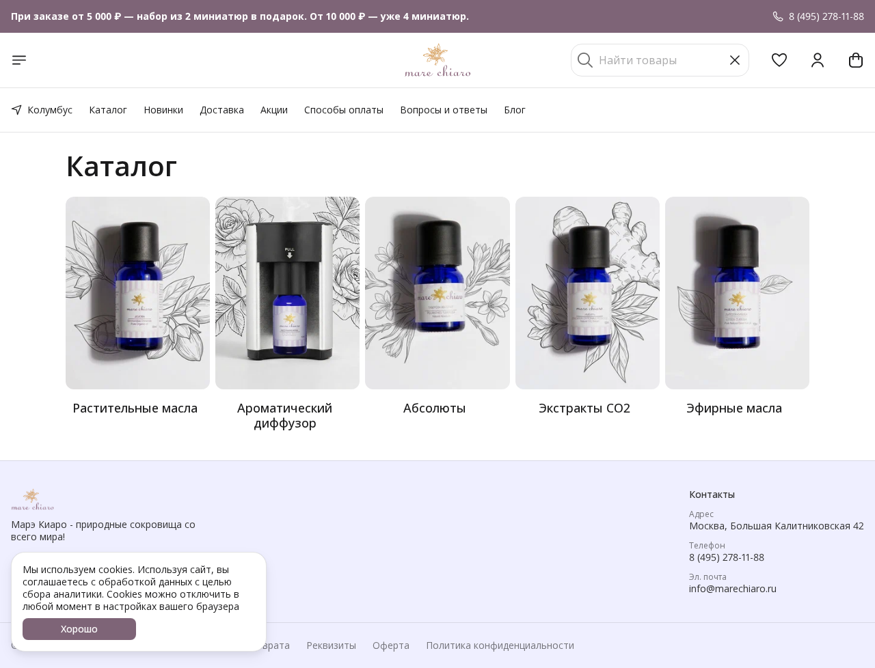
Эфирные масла (734, 407)
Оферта (391, 645)
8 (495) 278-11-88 (726, 557)
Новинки (163, 109)
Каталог (108, 109)
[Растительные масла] (138, 293)
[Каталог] (19, 60)
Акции (274, 109)
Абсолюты (434, 407)
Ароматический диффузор (284, 415)
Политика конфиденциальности (500, 645)
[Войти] (817, 60)
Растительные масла (135, 407)
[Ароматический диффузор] (287, 293)
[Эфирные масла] (737, 293)
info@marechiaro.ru (733, 589)
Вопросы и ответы (443, 109)
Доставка (222, 109)
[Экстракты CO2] (587, 293)
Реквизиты (331, 645)
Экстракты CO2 (584, 407)
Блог (515, 109)
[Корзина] (856, 60)
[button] (779, 60)
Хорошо (79, 628)
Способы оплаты (343, 109)
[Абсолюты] (437, 293)
